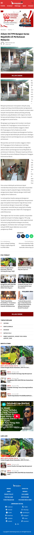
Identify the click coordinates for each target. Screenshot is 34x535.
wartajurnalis (8, 326)
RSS (18, 524)
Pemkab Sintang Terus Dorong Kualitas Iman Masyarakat (25, 286)
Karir (8, 491)
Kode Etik (25, 488)
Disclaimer (25, 494)
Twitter (26, 507)
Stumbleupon (25, 512)
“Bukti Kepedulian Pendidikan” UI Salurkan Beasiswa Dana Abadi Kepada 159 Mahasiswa (8, 303)
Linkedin (10, 521)
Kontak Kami (25, 497)
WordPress (10, 515)
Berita (2, 366)
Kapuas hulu (7, 333)
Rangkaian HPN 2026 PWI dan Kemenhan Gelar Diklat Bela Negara (8, 286)
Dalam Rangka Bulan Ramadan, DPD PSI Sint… (15, 367)
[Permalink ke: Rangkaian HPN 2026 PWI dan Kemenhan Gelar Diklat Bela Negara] (8, 278)
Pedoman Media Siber (25, 500)
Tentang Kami (8, 497)
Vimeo (26, 518)
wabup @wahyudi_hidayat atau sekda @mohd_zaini (15, 337)
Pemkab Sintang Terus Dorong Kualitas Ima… (20, 388)
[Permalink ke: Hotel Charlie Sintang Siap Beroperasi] (25, 262)
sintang (6, 323)
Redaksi (25, 491)
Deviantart (26, 521)
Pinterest (10, 510)
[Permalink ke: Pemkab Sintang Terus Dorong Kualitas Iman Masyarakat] (25, 278)
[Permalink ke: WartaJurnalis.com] (2, 43)
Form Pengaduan (8, 500)
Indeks (9, 488)
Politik (16, 366)
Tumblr (10, 512)
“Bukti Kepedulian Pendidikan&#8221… (20, 396)
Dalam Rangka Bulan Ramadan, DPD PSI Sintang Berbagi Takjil (8, 269)
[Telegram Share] (27, 236)
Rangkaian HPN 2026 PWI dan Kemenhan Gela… (20, 381)
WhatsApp (26, 510)
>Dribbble (9, 518)
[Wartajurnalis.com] (17, 2)
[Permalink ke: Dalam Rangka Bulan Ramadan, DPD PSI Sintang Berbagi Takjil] (8, 262)
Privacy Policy (8, 494)
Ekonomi (6, 330)
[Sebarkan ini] (19, 236)
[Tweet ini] (23, 236)
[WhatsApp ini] (31, 236)
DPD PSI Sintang (9, 366)
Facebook (9, 507)
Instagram (26, 515)
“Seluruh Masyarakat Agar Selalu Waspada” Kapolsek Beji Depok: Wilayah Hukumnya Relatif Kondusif (25, 304)
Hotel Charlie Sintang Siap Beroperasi (24, 268)
